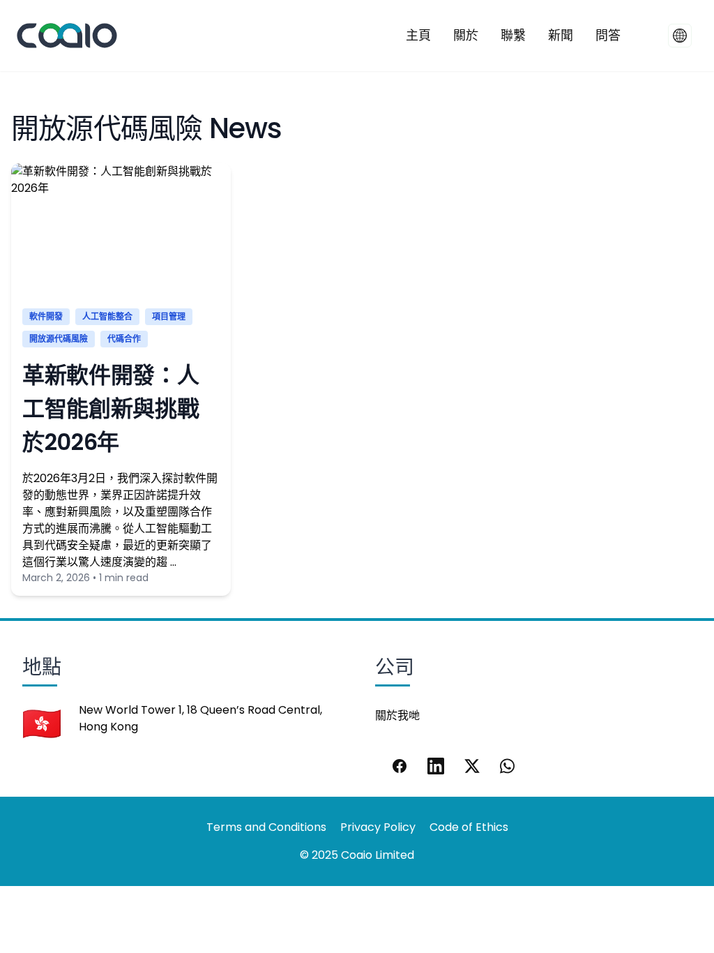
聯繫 (513, 35)
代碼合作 (124, 339)
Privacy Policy (378, 827)
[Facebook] (399, 766)
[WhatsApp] (508, 766)
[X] (472, 766)
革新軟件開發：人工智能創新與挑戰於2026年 (110, 408)
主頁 (418, 35)
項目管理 (168, 316)
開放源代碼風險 (58, 339)
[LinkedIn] (436, 766)
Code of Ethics (469, 827)
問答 (608, 35)
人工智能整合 (107, 316)
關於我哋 (397, 715)
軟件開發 (46, 316)
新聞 (560, 35)
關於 (465, 35)
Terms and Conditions (266, 827)
